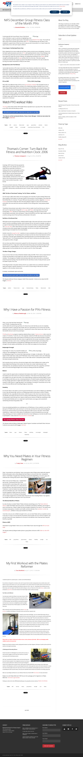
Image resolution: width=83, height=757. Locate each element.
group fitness (33, 125)
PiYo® (4, 334)
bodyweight (45, 432)
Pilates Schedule (36, 672)
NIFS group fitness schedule (25, 415)
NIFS (10, 125)
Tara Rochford (20, 570)
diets (49, 288)
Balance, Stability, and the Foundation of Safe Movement (67, 117)
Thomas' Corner (17, 288)
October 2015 (61, 157)
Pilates (16, 127)
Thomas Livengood (20, 156)
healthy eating (62, 137)
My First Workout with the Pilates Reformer (27, 564)
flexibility (36, 539)
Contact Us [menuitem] (77, 3)
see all (60, 139)
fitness (11, 432)
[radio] (69, 46)
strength (11, 127)
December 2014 (62, 151)
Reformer (42, 587)
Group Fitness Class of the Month (34, 127)
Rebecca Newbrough (20, 313)
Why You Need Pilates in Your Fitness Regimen (27, 457)
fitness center (21, 125)
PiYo (43, 127)
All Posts (27, 710)
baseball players (7, 510)
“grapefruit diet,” (16, 233)
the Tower (4, 611)
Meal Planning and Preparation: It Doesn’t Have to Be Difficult (68, 105)
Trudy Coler (19, 463)
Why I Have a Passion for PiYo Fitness (27, 309)
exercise (15, 125)
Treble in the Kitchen (42, 681)
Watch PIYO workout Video (17, 102)
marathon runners (42, 509)
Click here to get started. (13, 677)
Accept (55, 11)
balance (46, 125)
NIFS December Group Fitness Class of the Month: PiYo (27, 21)
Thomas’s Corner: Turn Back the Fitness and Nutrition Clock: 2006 (27, 150)
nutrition (9, 288)
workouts (40, 125)
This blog (5, 106)
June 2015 (60, 155)
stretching (31, 432)
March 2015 (61, 153)
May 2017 (61, 148)
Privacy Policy (62, 6)
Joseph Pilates (9, 589)
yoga (28, 125)
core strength (22, 127)
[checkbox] (69, 46)
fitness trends (43, 288)
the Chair (25, 609)
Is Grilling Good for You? (63, 108)
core (47, 539)
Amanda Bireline (20, 27)
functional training (30, 288)
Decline (65, 11)
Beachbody (27, 434)
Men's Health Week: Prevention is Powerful (66, 111)
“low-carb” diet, (8, 226)
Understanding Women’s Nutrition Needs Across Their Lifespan (69, 114)
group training (23, 539)
